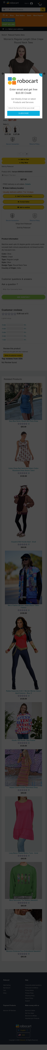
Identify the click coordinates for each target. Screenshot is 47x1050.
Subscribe (23, 113)
